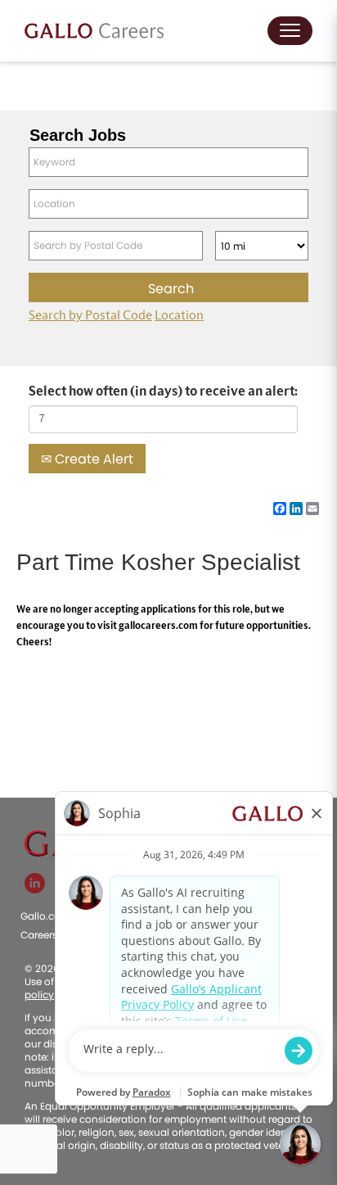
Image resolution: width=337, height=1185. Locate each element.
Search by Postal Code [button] (90, 315)
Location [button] (179, 315)
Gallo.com (45, 916)
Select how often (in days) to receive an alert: (163, 391)
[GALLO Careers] (94, 30)
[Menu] (289, 30)
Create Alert (92, 459)
